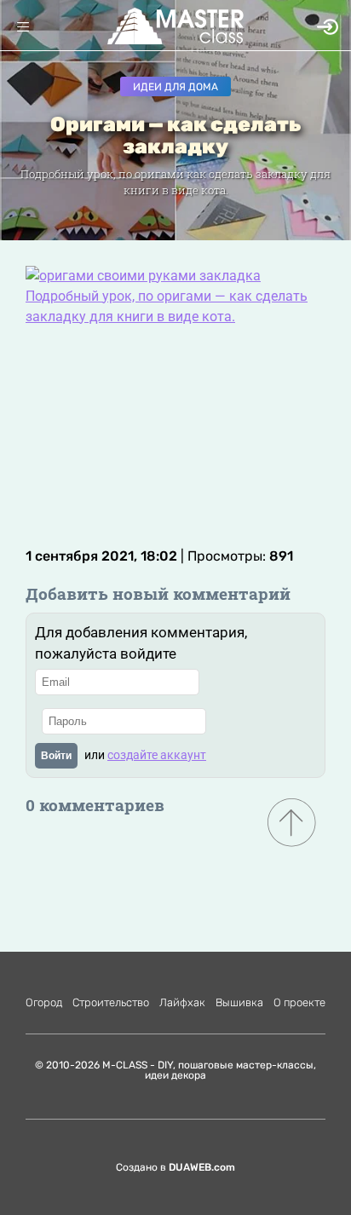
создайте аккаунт (156, 755)
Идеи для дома (175, 87)
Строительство (110, 1002)
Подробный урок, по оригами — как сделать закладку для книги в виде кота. (167, 306)
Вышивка (239, 1002)
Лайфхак (182, 1002)
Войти (56, 756)
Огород (44, 1002)
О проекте (299, 1002)
